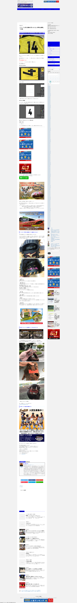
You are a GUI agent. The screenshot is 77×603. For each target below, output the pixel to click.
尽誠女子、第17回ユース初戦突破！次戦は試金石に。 (57, 301)
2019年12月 (49, 162)
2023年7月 (49, 121)
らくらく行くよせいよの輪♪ (51, 63)
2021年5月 (49, 146)
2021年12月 (49, 139)
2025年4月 (49, 101)
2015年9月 (49, 211)
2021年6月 (49, 145)
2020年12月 (49, 151)
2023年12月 (49, 116)
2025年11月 (49, 94)
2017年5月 (49, 192)
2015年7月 (49, 213)
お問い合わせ (49, 65)
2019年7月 (49, 167)
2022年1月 (49, 138)
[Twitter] (20, 466)
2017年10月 (49, 187)
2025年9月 (49, 96)
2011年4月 (49, 226)
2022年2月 (49, 137)
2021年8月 (49, 143)
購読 (49, 253)
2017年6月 (49, 191)
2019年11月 (49, 163)
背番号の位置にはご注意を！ (54, 234)
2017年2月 (49, 195)
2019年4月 (49, 170)
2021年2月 (49, 149)
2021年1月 (49, 150)
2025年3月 (49, 102)
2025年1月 (49, 104)
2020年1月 (49, 161)
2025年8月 (49, 97)
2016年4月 (49, 204)
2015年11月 (49, 209)
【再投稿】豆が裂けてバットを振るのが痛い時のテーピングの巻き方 (55, 232)
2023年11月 (49, 117)
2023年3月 (49, 125)
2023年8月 (49, 120)
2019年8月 (49, 166)
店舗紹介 (49, 45)
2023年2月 (49, 126)
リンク (49, 55)
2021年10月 (49, 141)
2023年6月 (49, 122)
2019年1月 (49, 173)
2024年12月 (49, 105)
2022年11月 (49, 129)
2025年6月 (49, 99)
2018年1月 (49, 184)
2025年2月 (49, 103)
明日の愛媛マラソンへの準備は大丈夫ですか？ (32, 538)
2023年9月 (49, 119)
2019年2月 (49, 172)
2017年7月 (49, 190)
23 (48, 81)
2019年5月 (49, 169)
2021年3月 (49, 148)
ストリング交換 (50, 50)
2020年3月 (49, 159)
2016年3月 (49, 205)
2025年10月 (49, 95)
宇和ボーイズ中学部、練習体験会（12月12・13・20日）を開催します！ (31, 591)
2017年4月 (49, 193)
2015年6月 (49, 214)
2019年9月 (49, 165)
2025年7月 (49, 98)
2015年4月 (49, 216)
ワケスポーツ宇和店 (38, 596)
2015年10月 (49, 210)
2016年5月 (49, 203)
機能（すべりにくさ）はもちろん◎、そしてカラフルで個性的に (35, 530)
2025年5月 (49, 100)
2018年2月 (49, 183)
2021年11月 (49, 140)
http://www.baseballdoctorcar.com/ (23, 404)
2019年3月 (49, 171)
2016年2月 (49, 206)
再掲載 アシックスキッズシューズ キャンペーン (33, 515)
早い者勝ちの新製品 (29, 561)
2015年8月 (49, 212)
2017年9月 (49, 188)
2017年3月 (49, 194)
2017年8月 (49, 189)
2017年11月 (49, 186)
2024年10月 (49, 107)
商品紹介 (49, 47)
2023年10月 (49, 118)
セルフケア (49, 52)
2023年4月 (49, 124)
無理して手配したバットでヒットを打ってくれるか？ (56, 293)
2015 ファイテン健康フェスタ (51, 60)
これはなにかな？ (28, 523)
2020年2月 (49, 160)
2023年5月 (49, 123)
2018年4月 (49, 181)
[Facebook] (21, 466)
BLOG (49, 42)
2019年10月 (49, 164)
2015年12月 (49, 208)
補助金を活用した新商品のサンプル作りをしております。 (34, 576)
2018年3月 (49, 182)
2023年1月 (49, 127)
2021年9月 (49, 142)
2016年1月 (49, 207)
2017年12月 (49, 185)
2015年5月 (49, 215)
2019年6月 (49, 168)
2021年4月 (49, 147)
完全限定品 (27, 553)
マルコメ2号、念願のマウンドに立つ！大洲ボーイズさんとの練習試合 (30, 590)
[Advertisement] (38, 16)
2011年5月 (49, 225)
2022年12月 (49, 128)
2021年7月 (49, 144)
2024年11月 (49, 106)
